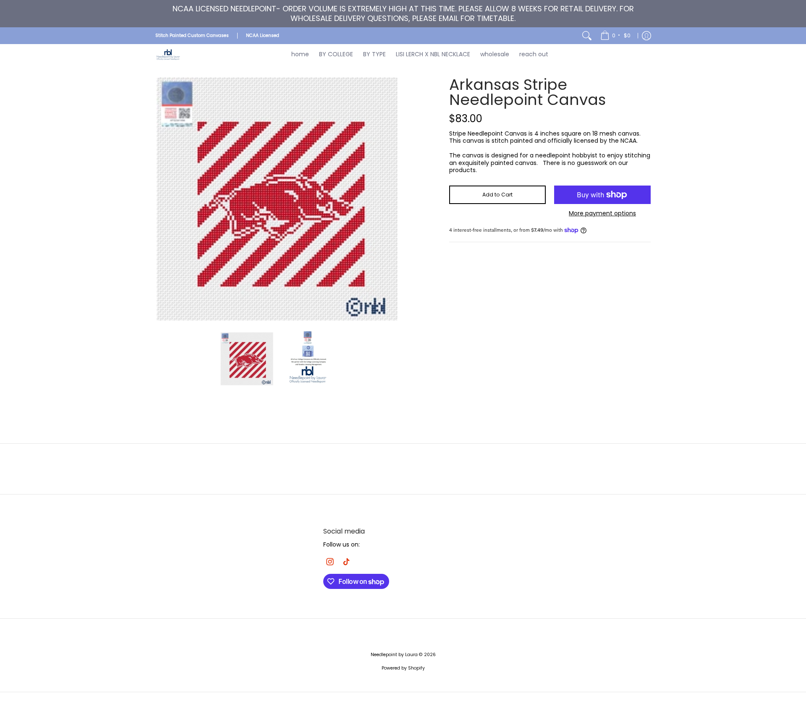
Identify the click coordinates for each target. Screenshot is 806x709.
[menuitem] (616, 35)
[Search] (587, 35)
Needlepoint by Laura (394, 654)
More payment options (602, 213)
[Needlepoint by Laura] (168, 54)
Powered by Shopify (403, 668)
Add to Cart (497, 194)
